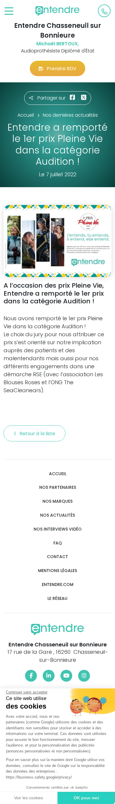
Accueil (57, 473)
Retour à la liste (37, 433)
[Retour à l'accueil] (57, 11)
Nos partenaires (57, 487)
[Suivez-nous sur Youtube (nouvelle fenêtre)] (66, 676)
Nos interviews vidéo (58, 529)
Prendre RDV (61, 68)
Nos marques (57, 501)
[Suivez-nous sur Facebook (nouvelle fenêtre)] (31, 676)
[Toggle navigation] (9, 11)
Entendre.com (57, 584)
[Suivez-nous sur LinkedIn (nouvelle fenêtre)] (49, 676)
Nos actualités (57, 515)
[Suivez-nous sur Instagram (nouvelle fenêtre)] (84, 676)
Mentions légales (57, 570)
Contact (57, 556)
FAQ (57, 543)
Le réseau (57, 598)
